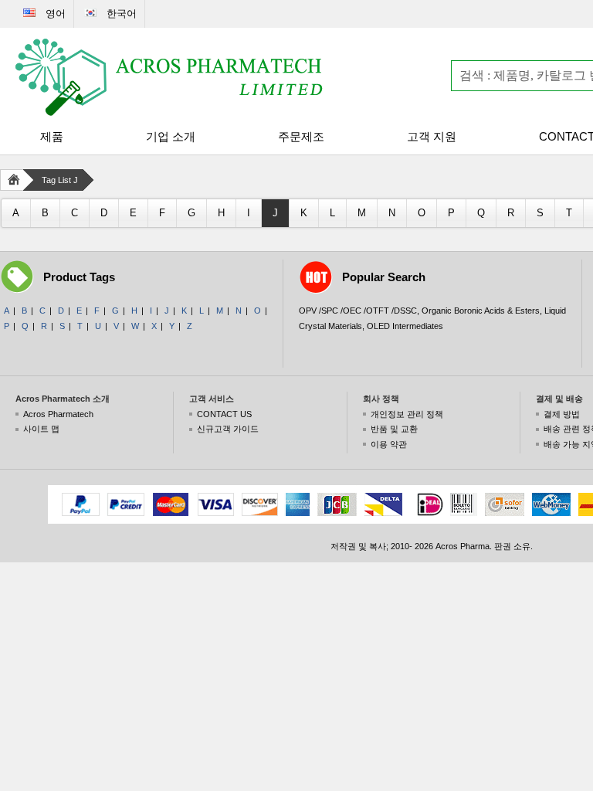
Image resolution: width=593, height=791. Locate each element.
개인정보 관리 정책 (407, 414)
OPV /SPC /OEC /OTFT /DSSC (358, 310)
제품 (51, 136)
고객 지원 (431, 136)
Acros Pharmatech (58, 414)
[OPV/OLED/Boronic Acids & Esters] (169, 77)
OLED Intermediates (405, 326)
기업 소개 (170, 136)
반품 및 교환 (394, 428)
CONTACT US (224, 414)
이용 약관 (389, 444)
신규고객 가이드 (228, 428)
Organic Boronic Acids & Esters (481, 310)
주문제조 (301, 136)
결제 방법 (562, 414)
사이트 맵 (41, 428)
